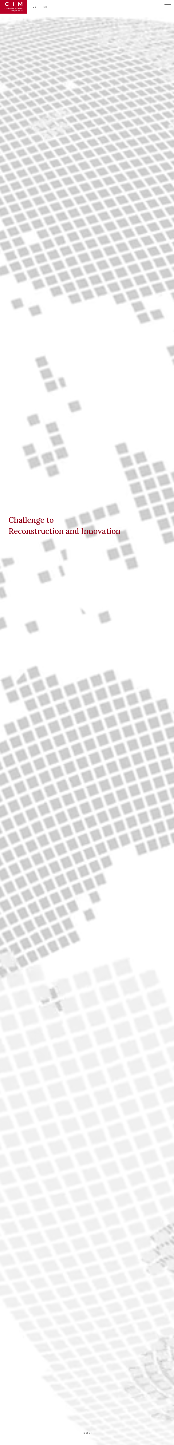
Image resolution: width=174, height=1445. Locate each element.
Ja (35, 6)
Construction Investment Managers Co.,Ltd (13, 7)
